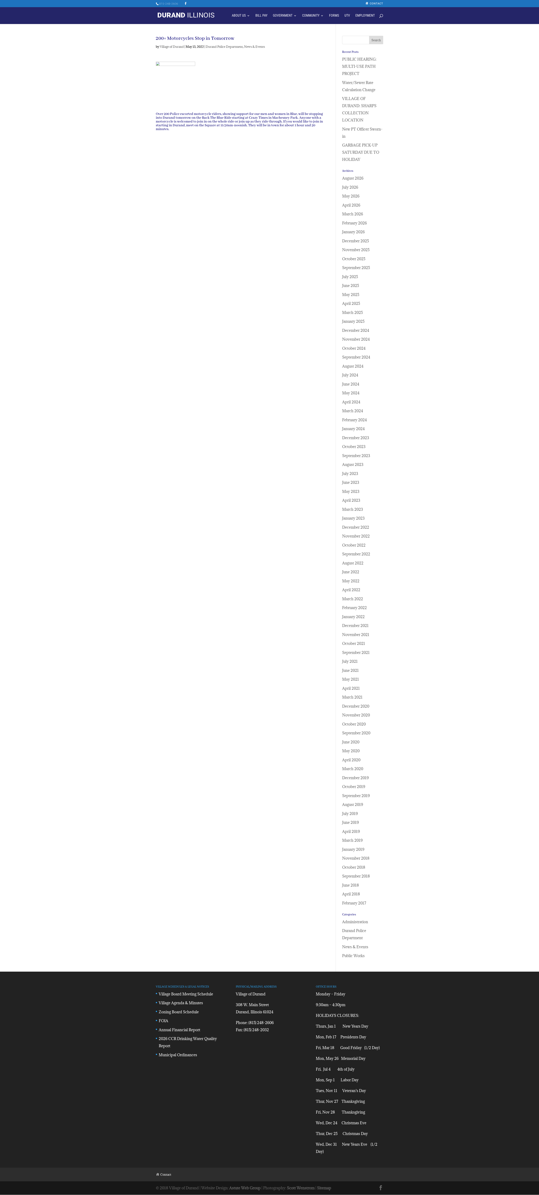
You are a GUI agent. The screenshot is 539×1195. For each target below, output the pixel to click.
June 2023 (350, 482)
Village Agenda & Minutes (181, 1002)
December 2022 (355, 527)
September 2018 (356, 876)
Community (310, 15)
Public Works (353, 955)
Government (282, 15)
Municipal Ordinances (178, 1054)
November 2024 (356, 339)
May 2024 (350, 393)
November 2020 (356, 715)
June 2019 (350, 822)
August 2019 (352, 804)
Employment (365, 15)
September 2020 (356, 733)
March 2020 (352, 768)
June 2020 (350, 742)
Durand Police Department (224, 47)
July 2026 (350, 187)
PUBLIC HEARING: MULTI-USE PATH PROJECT (359, 66)
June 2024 (350, 384)
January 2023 (353, 518)
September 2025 (356, 267)
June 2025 (350, 285)
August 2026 (352, 178)
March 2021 (352, 697)
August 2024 (352, 366)
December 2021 (355, 625)
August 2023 (352, 464)
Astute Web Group (245, 1188)
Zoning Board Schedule (179, 1012)
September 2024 (356, 357)
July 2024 (350, 375)
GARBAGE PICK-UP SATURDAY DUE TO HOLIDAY (360, 152)
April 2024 (351, 402)
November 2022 (356, 536)
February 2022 (354, 607)
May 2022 (350, 581)
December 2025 (355, 241)
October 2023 (354, 446)
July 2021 (350, 661)
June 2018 (350, 885)
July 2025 (350, 276)
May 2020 (351, 750)
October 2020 (354, 724)
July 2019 (350, 813)
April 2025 (351, 303)
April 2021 (351, 688)
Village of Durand (172, 47)
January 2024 (353, 428)
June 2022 (350, 571)
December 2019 (355, 777)
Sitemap (324, 1188)
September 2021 (356, 652)
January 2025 (353, 321)
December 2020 (355, 706)
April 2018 (351, 894)
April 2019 (351, 831)
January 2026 (353, 231)
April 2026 (351, 205)
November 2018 (356, 858)
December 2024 (355, 330)
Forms (334, 15)
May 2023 (350, 491)
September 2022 (356, 554)
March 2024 (352, 410)
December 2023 (355, 437)
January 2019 (353, 849)
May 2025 (350, 294)
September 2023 (356, 455)
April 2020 (351, 760)
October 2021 (353, 643)
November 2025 (356, 249)
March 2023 (352, 509)
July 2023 (350, 473)
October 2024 (354, 348)
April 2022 (351, 589)
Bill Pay (261, 15)
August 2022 (352, 563)
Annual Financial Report (179, 1029)
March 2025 (352, 312)
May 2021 (350, 679)
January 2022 (353, 616)
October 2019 (353, 786)
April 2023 (351, 500)
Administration (355, 921)
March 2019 (352, 840)
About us (239, 15)
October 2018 (353, 867)
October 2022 (354, 545)
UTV (347, 15)
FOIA (163, 1020)
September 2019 (356, 795)
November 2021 (355, 634)
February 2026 (354, 223)
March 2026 (352, 214)
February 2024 (354, 419)
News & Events (254, 47)
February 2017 (354, 903)
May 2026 (350, 196)
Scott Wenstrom (301, 1188)
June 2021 (350, 670)
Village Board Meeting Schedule (186, 994)
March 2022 (352, 598)
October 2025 (353, 258)
